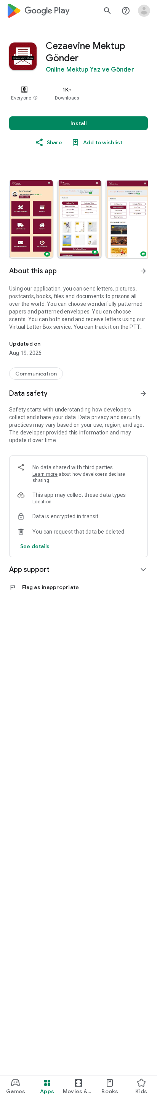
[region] (78, 93)
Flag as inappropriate (44, 587)
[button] (35, 98)
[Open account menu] (144, 11)
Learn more (45, 474)
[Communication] (36, 373)
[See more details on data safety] (35, 546)
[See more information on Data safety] (143, 393)
